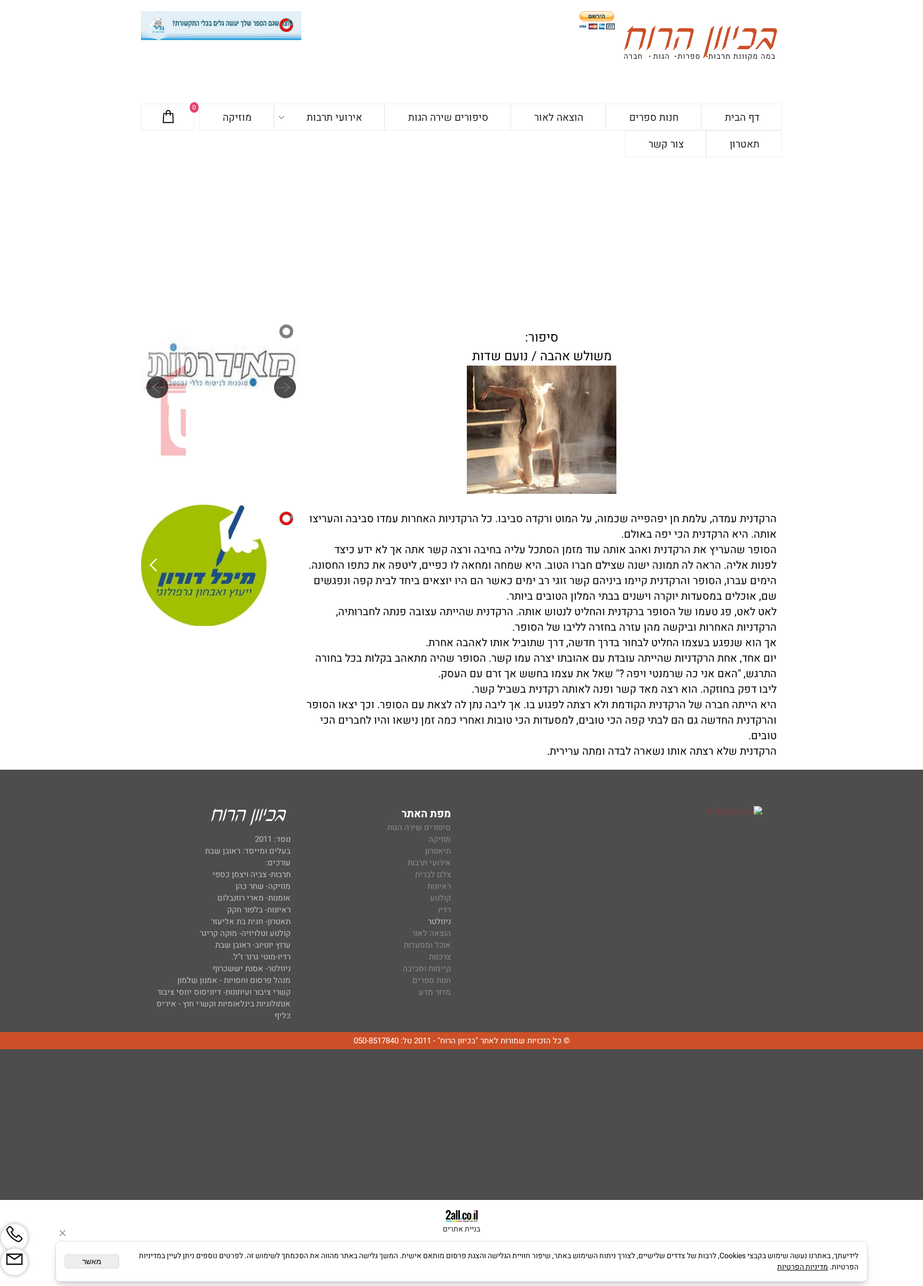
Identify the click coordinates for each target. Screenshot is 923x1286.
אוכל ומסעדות (427, 945)
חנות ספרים (654, 117)
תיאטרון (438, 851)
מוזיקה (237, 117)
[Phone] (14, 1237)
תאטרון (745, 144)
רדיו (444, 910)
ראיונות (439, 886)
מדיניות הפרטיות (802, 1267)
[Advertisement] (461, 237)
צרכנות (440, 957)
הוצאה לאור (558, 117)
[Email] (14, 1262)
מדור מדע (435, 992)
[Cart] (168, 117)
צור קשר (666, 144)
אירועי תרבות (334, 117)
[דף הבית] (700, 44)
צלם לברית (433, 874)
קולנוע (439, 898)
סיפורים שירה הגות (448, 117)
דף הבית (742, 117)
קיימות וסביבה (427, 968)
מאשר (91, 1261)
